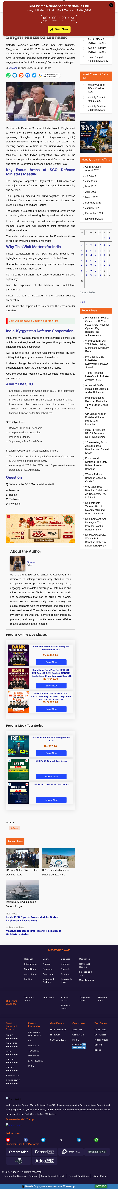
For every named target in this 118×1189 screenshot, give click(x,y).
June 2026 (91, 181)
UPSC (31, 1066)
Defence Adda (65, 1007)
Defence (14, 828)
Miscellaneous (86, 980)
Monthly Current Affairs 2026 (96, 99)
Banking (28, 979)
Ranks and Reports (84, 965)
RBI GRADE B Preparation (13, 1082)
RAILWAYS (33, 1045)
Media (75, 1040)
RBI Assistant (13, 1075)
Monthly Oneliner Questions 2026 (97, 108)
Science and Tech (85, 973)
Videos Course (102, 1040)
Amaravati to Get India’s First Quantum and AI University (96, 389)
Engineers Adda (85, 999)
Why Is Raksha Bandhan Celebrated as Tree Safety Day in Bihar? (96, 492)
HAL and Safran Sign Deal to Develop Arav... (21, 872)
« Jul (82, 302)
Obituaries (84, 959)
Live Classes (101, 1034)
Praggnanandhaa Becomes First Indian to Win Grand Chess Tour (96, 403)
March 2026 (91, 197)
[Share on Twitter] (34, 75)
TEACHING (34, 1050)
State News (30, 969)
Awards (47, 964)
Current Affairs (65, 999)
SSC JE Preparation (12, 1061)
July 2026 (90, 175)
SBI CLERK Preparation (12, 1045)
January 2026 (92, 208)
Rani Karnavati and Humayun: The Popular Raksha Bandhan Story (95, 524)
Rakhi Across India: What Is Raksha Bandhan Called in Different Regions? (95, 540)
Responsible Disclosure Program (21, 1176)
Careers (79, 1046)
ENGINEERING (36, 1061)
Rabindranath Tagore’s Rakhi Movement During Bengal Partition (95, 508)
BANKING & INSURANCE (34, 1034)
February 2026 (93, 202)
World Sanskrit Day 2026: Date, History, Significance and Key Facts (97, 346)
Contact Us (78, 1034)
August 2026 (93, 168)
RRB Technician (58, 1029)
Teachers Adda (29, 999)
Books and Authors (48, 980)
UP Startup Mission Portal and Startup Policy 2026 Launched (95, 419)
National (28, 959)
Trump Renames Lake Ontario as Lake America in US (97, 376)
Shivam (12, 67)
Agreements (49, 974)
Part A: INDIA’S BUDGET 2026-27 (98, 41)
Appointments (31, 974)
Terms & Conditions (79, 1176)
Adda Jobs (48, 997)
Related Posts (15, 841)
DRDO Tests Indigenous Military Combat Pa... (55, 872)
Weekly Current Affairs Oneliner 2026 (96, 88)
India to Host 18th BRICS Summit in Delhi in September (95, 433)
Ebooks (98, 1044)
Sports (46, 959)
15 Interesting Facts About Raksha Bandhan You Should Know (97, 447)
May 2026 (90, 186)
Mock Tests (100, 1029)
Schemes (47, 969)
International (30, 964)
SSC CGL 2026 (58, 1040)
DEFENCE (33, 1055)
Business (65, 959)
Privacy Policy (99, 1176)
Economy (66, 974)
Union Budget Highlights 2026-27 (98, 59)
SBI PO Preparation (12, 1037)
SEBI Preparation (12, 1053)
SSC (30, 1040)
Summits (65, 969)
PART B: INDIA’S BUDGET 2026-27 (98, 50)
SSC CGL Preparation (12, 1069)
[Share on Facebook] (27, 75)
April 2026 (90, 192)
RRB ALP (55, 1034)
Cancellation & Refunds (53, 1176)
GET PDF (101, 1186)
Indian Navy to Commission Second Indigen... (21, 904)
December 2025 (94, 213)
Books (97, 1050)
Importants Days (66, 980)
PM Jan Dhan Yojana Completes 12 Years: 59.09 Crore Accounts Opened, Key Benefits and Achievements (97, 326)
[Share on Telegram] (14, 75)
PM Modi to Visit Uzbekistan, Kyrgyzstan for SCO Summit (96, 362)
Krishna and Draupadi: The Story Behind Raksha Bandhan (96, 463)
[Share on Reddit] (21, 75)
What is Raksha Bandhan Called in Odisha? (95, 478)
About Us (77, 1029)
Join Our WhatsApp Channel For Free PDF (34, 320)
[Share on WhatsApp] (8, 75)
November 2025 (94, 219)
